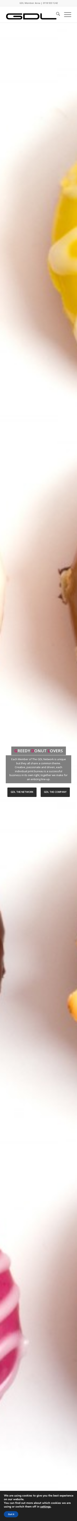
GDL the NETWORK (22, 792)
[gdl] (32, 14)
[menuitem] (56, 14)
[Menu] (65, 14)
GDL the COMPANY (55, 792)
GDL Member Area (30, 2)
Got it (11, 1514)
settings (45, 1507)
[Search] (56, 14)
